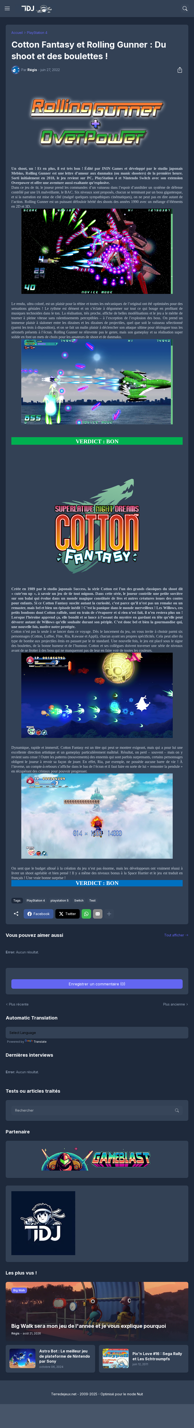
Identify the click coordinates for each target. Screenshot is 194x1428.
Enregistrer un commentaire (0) (97, 984)
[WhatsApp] (86, 914)
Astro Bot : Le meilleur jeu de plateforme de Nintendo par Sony (64, 1356)
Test (92, 900)
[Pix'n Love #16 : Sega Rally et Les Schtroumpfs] (116, 1358)
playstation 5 (60, 900)
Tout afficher (174, 935)
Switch (79, 900)
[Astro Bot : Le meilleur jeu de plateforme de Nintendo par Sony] (22, 1358)
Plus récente (19, 1004)
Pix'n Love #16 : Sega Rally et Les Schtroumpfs (157, 1356)
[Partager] (178, 70)
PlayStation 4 (37, 33)
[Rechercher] (185, 8)
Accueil (17, 33)
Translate (40, 1041)
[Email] (97, 914)
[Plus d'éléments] (109, 914)
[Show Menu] (7, 8)
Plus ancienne (174, 1004)
